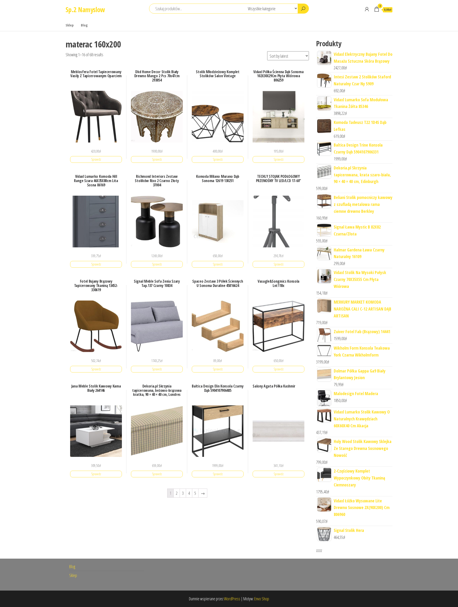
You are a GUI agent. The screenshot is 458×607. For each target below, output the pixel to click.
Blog (84, 25)
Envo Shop (261, 599)
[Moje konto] (367, 9)
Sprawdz (96, 159)
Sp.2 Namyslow (85, 9)
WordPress (232, 599)
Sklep (70, 25)
